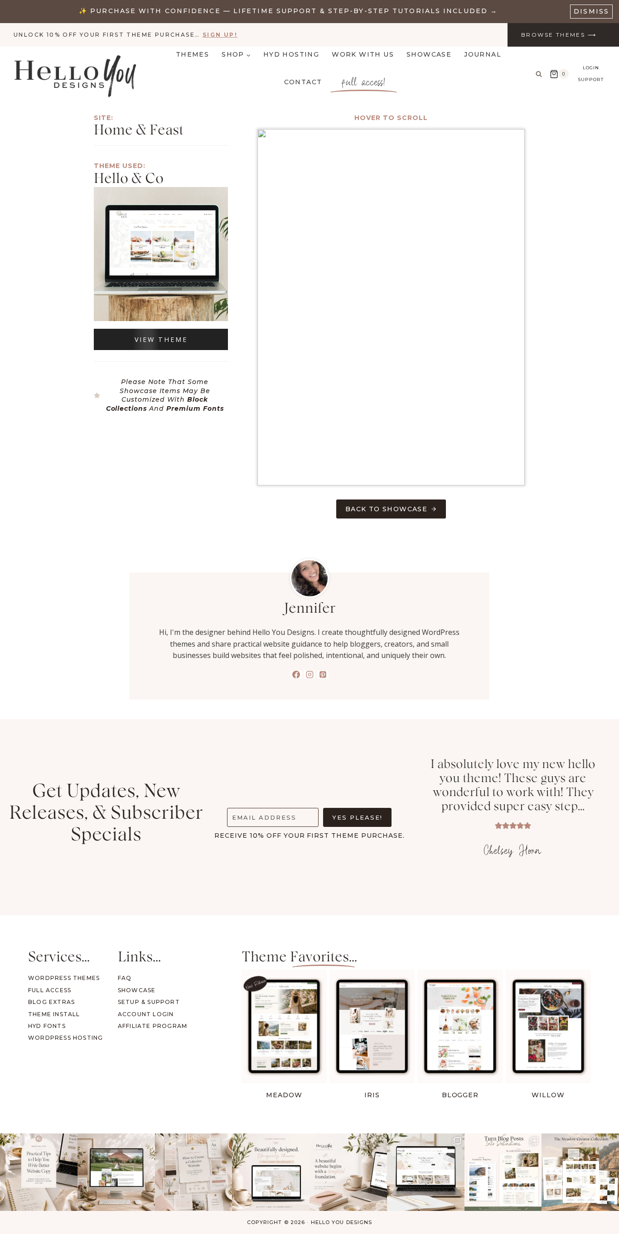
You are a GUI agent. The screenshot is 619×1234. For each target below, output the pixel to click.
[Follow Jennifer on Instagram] (309, 674)
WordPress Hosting (65, 1037)
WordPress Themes (64, 978)
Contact (303, 82)
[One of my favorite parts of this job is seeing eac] (271, 1172)
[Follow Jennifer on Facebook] (296, 674)
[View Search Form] (538, 73)
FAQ (125, 978)
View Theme (161, 339)
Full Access (49, 990)
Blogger (460, 1095)
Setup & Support (149, 1002)
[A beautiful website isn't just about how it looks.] (348, 1172)
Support (591, 79)
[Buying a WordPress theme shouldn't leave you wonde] (425, 1172)
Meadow (284, 1095)
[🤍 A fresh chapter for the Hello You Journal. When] (193, 1172)
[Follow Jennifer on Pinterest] (323, 674)
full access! (364, 81)
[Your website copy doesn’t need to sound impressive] (38, 1172)
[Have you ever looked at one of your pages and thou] (503, 1172)
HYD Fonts (47, 1026)
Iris (372, 1095)
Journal (482, 54)
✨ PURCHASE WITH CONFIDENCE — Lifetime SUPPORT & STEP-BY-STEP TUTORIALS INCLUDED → (288, 11)
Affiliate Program (152, 1026)
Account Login (146, 1014)
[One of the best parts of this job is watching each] (116, 1172)
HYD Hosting (291, 54)
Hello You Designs (341, 1222)
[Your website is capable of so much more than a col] (580, 1172)
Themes (192, 54)
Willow (548, 1095)
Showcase (428, 54)
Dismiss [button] (591, 11)
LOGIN (591, 68)
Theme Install (54, 1014)
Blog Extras (51, 1002)
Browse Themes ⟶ (558, 34)
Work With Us (363, 54)
